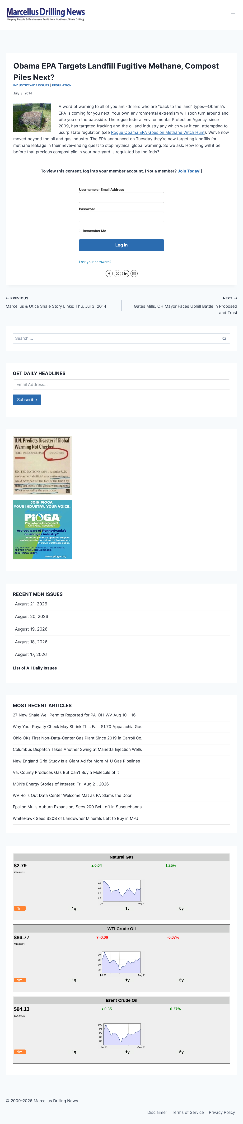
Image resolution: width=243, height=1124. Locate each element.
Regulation (62, 85)
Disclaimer (157, 1112)
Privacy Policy (222, 1112)
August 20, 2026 (31, 616)
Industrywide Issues (31, 85)
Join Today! (189, 171)
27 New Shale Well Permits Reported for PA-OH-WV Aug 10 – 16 (74, 715)
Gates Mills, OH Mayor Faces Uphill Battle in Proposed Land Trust (185, 305)
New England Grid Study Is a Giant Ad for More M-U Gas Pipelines (76, 761)
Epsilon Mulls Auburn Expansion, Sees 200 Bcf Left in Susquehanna (77, 806)
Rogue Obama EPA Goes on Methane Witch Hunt (158, 132)
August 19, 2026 (31, 629)
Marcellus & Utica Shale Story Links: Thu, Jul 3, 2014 (56, 302)
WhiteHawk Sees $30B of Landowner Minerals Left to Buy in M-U (75, 818)
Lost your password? (95, 262)
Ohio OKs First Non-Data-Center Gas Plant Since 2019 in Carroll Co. (77, 738)
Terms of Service (188, 1112)
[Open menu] (233, 15)
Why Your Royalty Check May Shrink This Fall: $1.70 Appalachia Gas (77, 726)
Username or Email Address (101, 189)
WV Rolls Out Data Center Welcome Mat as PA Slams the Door (72, 795)
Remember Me (94, 231)
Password (87, 209)
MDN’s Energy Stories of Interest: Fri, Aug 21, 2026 (61, 784)
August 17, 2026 (31, 654)
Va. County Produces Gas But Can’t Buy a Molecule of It (66, 772)
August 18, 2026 (31, 641)
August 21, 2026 (31, 603)
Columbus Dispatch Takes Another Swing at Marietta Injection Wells (77, 749)
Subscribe (27, 399)
